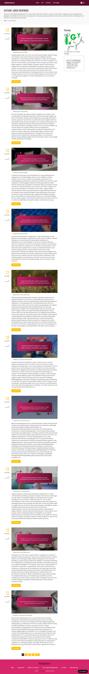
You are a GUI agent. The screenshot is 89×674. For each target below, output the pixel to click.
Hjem (37, 3)
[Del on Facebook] (81, 3)
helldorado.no (9, 3)
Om (42, 3)
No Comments (7, 38)
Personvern (21, 667)
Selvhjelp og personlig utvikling (20, 52)
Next (37, 654)
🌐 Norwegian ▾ (83, 671)
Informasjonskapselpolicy (50, 667)
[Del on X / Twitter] (84, 3)
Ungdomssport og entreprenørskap (21, 294)
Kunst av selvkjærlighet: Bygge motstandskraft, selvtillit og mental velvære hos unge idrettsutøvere (74, 64)
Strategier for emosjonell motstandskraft (22, 359)
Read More (16, 81)
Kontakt (48, 3)
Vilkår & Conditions (33, 667)
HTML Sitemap (73, 667)
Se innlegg (56, 3)
